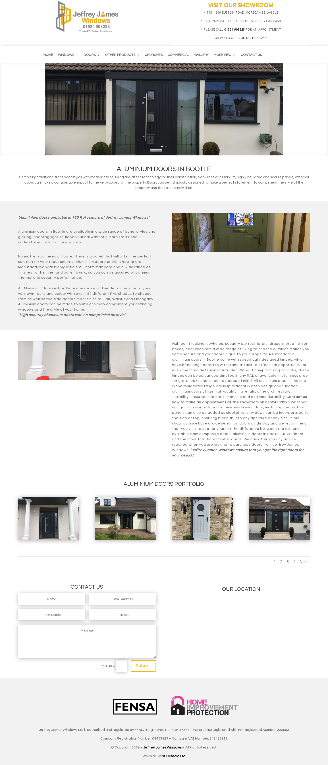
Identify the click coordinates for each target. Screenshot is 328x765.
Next (304, 561)
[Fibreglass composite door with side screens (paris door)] (279, 539)
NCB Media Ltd (173, 756)
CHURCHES (154, 54)
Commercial (178, 54)
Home (48, 54)
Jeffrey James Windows (162, 747)
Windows (66, 54)
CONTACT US (248, 38)
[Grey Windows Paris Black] (125, 539)
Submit (143, 666)
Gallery (201, 54)
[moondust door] (202, 539)
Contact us (251, 54)
